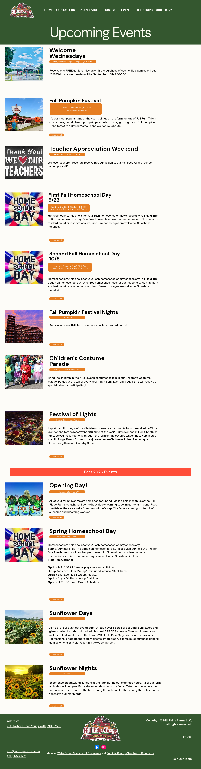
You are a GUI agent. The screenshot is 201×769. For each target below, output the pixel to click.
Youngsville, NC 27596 (46, 726)
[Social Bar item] (97, 747)
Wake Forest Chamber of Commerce (79, 753)
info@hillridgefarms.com (23, 751)
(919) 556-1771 (16, 756)
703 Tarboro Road (19, 726)
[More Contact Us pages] (76, 10)
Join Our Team (182, 759)
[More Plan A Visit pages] (99, 10)
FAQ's (187, 736)
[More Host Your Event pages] (131, 10)
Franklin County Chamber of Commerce (130, 753)
